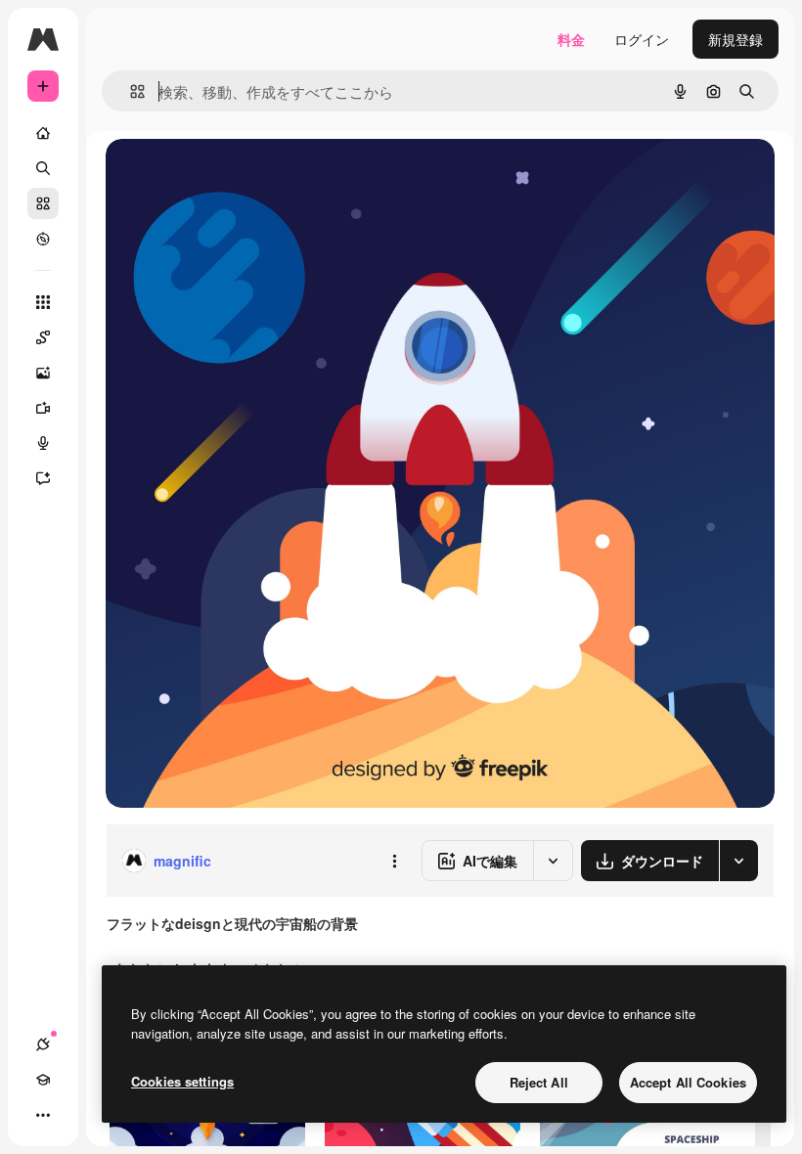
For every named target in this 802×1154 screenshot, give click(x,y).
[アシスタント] (43, 478)
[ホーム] (43, 133)
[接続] (43, 1044)
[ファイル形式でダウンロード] (738, 860)
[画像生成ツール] (43, 372)
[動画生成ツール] (43, 407)
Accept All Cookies (688, 1082)
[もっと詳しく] (43, 238)
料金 (571, 39)
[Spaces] (43, 337)
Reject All (539, 1082)
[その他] (43, 1115)
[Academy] (43, 1079)
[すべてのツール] (43, 302)
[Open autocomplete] (129, 91)
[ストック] (43, 203)
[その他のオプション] (394, 860)
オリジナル (240, 175)
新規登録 (735, 39)
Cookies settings (182, 1081)
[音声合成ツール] (43, 443)
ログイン (641, 39)
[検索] (43, 168)
